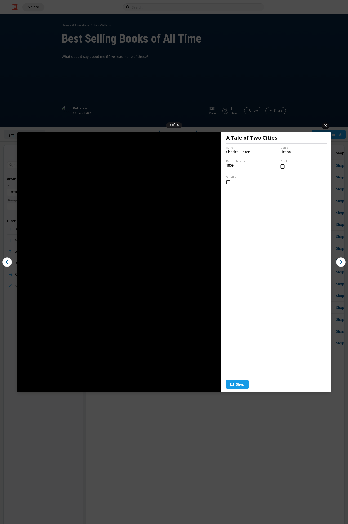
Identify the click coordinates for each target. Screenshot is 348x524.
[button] (7, 262)
